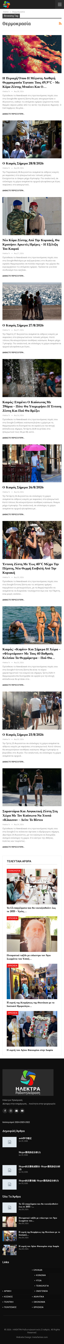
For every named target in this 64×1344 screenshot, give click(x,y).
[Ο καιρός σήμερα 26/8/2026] (32, 463)
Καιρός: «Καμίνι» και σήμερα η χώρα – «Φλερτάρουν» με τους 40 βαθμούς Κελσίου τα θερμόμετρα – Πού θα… (31, 653)
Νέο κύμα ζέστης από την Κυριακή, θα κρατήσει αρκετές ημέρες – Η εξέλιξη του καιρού (30, 244)
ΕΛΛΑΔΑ (38, 1270)
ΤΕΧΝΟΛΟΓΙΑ (14, 871)
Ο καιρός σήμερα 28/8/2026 (22, 163)
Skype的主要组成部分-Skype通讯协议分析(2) (39, 1168)
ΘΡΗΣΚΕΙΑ (12, 918)
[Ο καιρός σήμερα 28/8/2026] (32, 139)
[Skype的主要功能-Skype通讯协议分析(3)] (9, 1184)
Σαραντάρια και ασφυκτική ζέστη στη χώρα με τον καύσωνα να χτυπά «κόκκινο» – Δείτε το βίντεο (30, 815)
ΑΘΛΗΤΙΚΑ (39, 1296)
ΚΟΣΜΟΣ (8, 1296)
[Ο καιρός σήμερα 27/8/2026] (32, 301)
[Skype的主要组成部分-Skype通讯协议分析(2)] (9, 1170)
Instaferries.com (40, 1337)
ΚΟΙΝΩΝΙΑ (41, 1275)
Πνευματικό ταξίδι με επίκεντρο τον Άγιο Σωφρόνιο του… (38, 1219)
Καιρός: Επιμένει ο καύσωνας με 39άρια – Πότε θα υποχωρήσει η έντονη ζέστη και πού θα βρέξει (31, 406)
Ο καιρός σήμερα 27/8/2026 (22, 325)
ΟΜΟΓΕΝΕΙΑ (42, 1291)
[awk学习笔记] (9, 1142)
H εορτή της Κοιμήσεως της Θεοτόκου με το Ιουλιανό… (39, 1233)
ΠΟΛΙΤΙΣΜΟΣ (10, 1307)
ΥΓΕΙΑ (39, 1280)
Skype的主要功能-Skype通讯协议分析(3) (39, 1180)
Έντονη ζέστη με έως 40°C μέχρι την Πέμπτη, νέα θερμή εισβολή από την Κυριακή (30, 568)
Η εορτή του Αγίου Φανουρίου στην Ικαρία (39, 1246)
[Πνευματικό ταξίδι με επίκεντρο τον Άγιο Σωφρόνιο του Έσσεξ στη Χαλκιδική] (32, 934)
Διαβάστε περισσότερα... (13, 114)
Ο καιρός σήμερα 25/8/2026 (22, 734)
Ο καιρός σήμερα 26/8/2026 (22, 487)
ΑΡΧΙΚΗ (7, 1291)
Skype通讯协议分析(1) (30, 1152)
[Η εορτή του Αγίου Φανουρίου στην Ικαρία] (32, 1029)
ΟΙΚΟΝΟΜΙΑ (39, 1302)
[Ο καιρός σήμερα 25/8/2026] (32, 710)
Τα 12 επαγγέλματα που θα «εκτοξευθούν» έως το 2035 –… (38, 1205)
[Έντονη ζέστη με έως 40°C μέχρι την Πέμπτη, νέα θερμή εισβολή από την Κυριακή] (32, 540)
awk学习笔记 (25, 1138)
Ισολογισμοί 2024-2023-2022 (16, 1122)
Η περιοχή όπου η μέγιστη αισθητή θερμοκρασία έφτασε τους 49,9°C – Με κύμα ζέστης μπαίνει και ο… (31, 82)
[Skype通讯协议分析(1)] (9, 1156)
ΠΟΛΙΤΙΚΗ (8, 1302)
